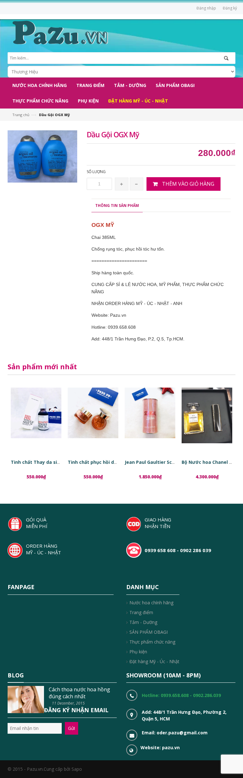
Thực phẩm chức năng (152, 642)
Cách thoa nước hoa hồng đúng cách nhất (79, 693)
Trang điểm (141, 612)
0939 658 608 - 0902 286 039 (178, 550)
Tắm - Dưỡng (143, 622)
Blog (16, 675)
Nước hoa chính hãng (151, 603)
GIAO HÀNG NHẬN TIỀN (158, 522)
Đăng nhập (206, 8)
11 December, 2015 (68, 703)
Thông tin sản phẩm (117, 205)
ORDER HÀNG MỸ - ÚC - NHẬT (43, 549)
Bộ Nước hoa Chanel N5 (208, 462)
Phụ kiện (138, 652)
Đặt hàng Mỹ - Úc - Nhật (154, 661)
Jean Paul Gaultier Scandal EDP (159, 462)
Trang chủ (20, 114)
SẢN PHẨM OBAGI (148, 632)
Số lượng (96, 171)
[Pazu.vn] (59, 32)
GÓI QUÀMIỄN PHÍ (36, 522)
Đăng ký (230, 8)
